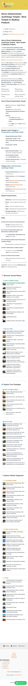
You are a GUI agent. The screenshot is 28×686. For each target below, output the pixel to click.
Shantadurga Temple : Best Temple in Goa (15, 619)
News (14, 653)
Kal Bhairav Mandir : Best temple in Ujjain (15, 320)
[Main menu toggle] (25, 5)
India (9, 34)
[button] (21, 683)
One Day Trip (6, 665)
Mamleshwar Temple (13, 180)
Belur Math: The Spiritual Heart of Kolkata (15, 561)
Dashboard (14, 657)
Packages (14, 654)
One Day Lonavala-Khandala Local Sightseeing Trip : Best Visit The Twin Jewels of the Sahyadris (14, 454)
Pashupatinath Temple (11, 607)
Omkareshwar (21, 34)
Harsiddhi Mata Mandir (11, 316)
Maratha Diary (6, 668)
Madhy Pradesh (14, 34)
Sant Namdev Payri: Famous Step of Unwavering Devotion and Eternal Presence (14, 582)
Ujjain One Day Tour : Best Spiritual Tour (15, 396)
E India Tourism (6, 661)
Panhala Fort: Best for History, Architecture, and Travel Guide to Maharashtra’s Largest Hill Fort (13, 366)
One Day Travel (6, 663)
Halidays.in (5, 666)
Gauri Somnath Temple (17, 189)
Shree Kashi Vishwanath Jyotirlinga (14, 59)
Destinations (14, 656)
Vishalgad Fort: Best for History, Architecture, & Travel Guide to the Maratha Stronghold (14, 372)
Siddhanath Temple (14, 184)
